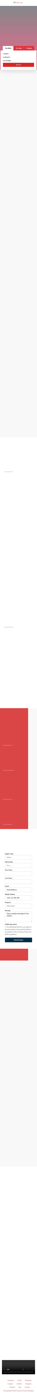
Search (18, 65)
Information (9, 862)
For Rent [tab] (8, 48)
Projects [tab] (29, 48)
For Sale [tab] (19, 48)
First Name (8, 870)
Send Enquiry (18, 940)
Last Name (8, 878)
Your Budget (7, 60)
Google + (10, 1384)
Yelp (19, 1387)
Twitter (19, 1380)
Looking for (6, 57)
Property (8, 902)
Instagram (28, 1384)
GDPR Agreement (11, 924)
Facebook (10, 1380)
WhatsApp (28, 1380)
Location (5, 54)
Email (7, 886)
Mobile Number (10, 894)
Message (7, 910)
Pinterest (12, 1387)
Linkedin (19, 1384)
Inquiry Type (9, 854)
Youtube (27, 1387)
